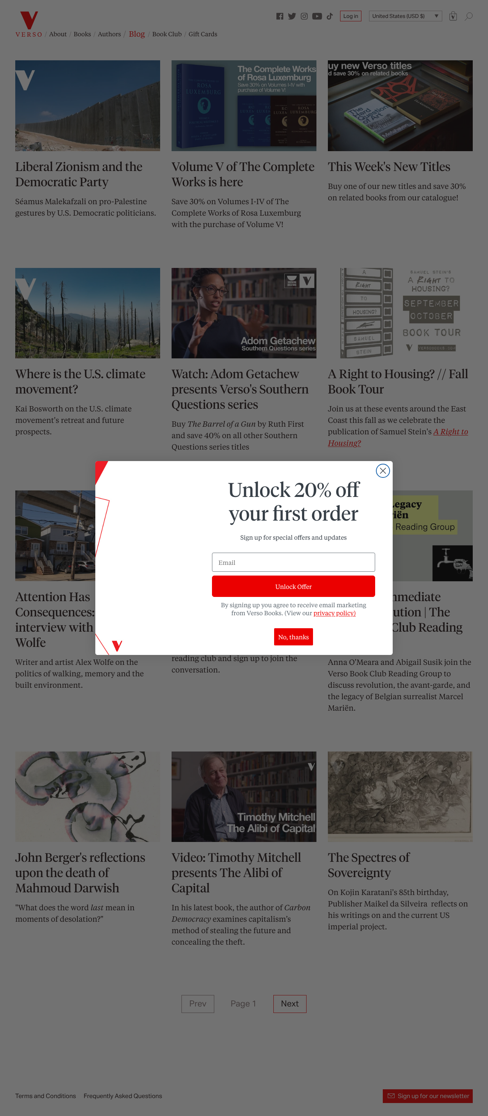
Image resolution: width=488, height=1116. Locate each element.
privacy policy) (334, 613)
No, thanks (293, 637)
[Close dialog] (383, 470)
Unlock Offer (293, 586)
